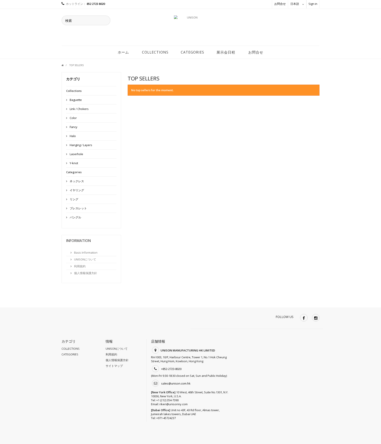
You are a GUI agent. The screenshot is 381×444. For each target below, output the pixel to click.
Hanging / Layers (80, 145)
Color (73, 118)
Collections (155, 52)
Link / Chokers (79, 109)
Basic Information (85, 253)
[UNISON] (190, 28)
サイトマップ (114, 366)
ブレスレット (78, 208)
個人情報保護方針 (85, 273)
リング (73, 199)
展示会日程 (226, 52)
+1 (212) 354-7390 (167, 400)
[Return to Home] (65, 65)
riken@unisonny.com (173, 404)
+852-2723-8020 (171, 369)
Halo (72, 136)
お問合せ (280, 4)
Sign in (312, 4)
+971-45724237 (166, 418)
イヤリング (76, 190)
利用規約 (79, 266)
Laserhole (76, 154)
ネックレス (76, 181)
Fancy (73, 127)
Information (78, 240)
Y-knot (73, 163)
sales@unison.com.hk (175, 383)
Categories (192, 52)
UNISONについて (84, 259)
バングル (75, 217)
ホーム (123, 52)
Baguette (75, 100)
